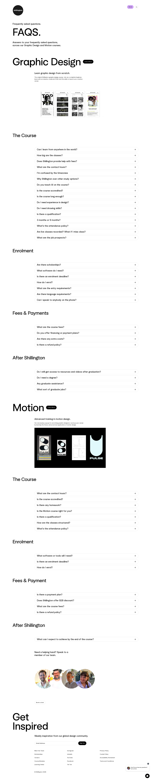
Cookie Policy (104, 754)
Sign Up (82, 743)
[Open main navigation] (136, 7)
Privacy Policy (104, 750)
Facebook (70, 761)
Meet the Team (39, 750)
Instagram (70, 750)
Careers (37, 757)
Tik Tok (69, 764)
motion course (44, 423)
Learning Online (39, 764)
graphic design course (56, 77)
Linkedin (69, 754)
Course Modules (39, 761)
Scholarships (38, 754)
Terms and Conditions (107, 761)
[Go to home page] (21, 10)
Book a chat (40, 702)
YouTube (70, 757)
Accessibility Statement (107, 757)
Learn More (88, 61)
